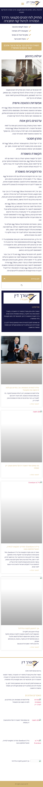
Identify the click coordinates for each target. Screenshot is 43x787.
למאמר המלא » (34, 404)
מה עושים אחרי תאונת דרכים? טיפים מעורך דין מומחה (22, 466)
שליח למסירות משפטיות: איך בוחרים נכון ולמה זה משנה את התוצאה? (22, 388)
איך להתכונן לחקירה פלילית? (28, 628)
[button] (22, 4)
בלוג (34, 10)
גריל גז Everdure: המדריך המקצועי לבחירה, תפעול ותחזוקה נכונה (22, 547)
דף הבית (39, 10)
